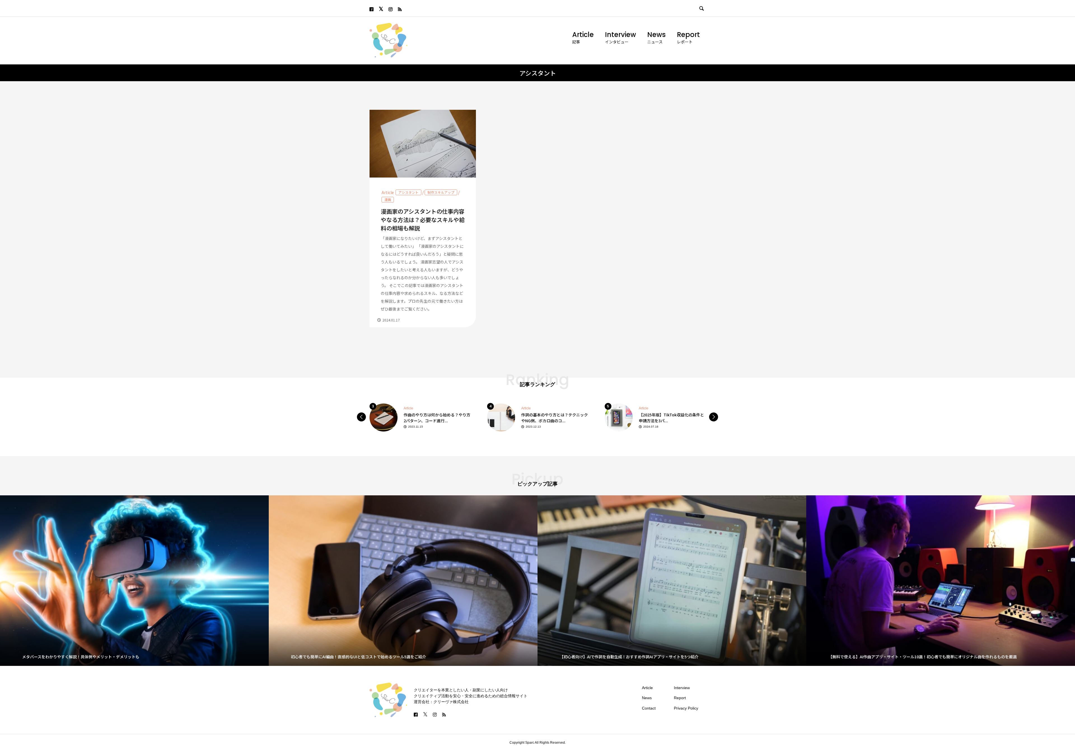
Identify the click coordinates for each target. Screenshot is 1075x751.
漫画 (387, 199)
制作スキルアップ (440, 192)
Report (688, 34)
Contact (649, 708)
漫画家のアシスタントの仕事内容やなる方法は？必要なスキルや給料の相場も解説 (423, 219)
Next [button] (713, 416)
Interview (620, 34)
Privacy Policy (686, 708)
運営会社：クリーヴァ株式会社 (441, 701)
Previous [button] (361, 416)
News (656, 34)
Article (583, 34)
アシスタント (408, 192)
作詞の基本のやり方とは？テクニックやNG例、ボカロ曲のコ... (437, 417)
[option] (420, 417)
